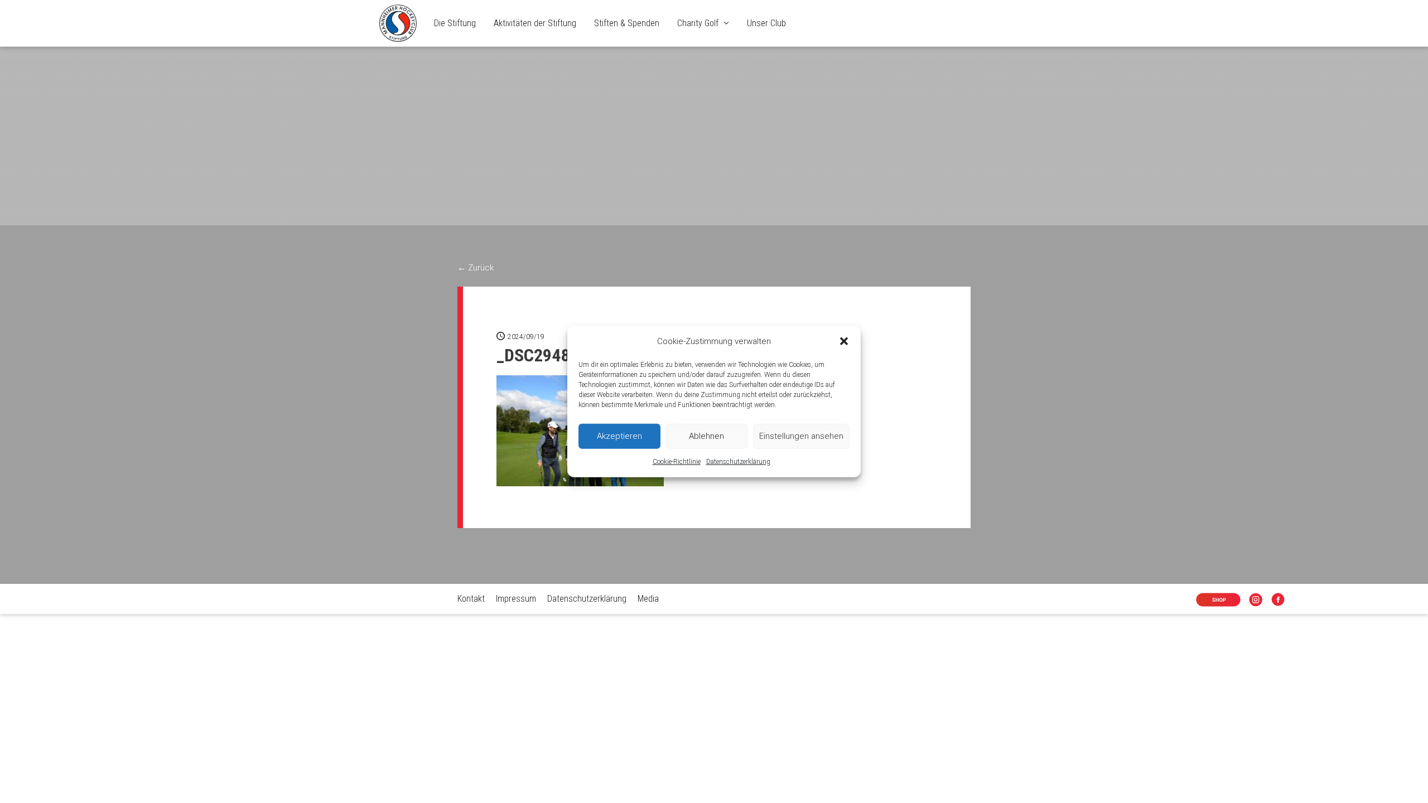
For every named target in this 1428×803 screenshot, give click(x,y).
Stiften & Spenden (626, 23)
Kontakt (471, 598)
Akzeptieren (619, 436)
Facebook (1280, 600)
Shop (1209, 600)
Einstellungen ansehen (801, 436)
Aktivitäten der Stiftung (535, 23)
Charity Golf (697, 23)
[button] (844, 341)
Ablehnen (706, 436)
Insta (1258, 600)
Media (648, 598)
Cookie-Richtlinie (677, 462)
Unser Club (766, 23)
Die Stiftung (455, 23)
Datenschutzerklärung (738, 462)
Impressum (516, 598)
